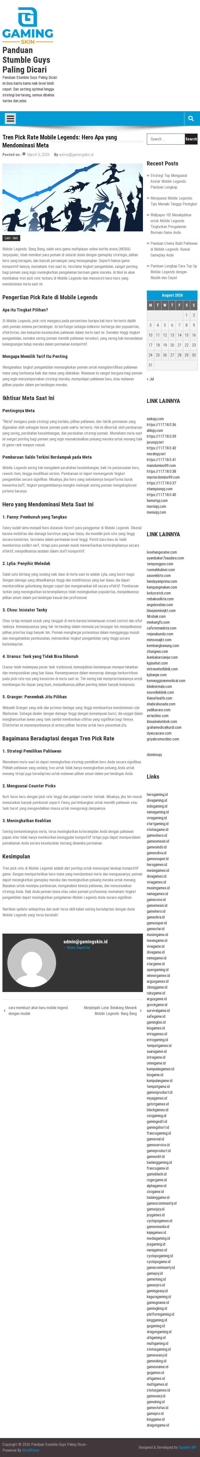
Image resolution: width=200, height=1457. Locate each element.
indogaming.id (157, 806)
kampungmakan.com (162, 587)
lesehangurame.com (162, 552)
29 (187, 355)
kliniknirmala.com (159, 686)
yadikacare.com (158, 710)
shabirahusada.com (161, 704)
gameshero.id (157, 835)
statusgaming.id (159, 1349)
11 (158, 335)
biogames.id (156, 1028)
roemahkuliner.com (161, 569)
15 (187, 335)
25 (158, 355)
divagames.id (156, 876)
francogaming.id (159, 1133)
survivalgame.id (158, 1010)
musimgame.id (157, 934)
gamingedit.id (157, 1121)
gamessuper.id (158, 858)
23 (194, 345)
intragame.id (156, 1057)
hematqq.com (157, 500)
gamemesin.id (157, 905)
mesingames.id (158, 870)
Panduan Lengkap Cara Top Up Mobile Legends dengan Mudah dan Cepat (173, 272)
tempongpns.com (160, 564)
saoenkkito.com (159, 575)
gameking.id (156, 1402)
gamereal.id (155, 1139)
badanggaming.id (159, 1162)
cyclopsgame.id (158, 1261)
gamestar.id (155, 929)
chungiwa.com (157, 651)
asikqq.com (155, 419)
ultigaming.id (156, 1337)
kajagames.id (156, 1232)
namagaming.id (158, 812)
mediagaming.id (158, 1238)
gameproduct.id (159, 1150)
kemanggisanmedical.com (166, 680)
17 (150, 345)
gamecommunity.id (161, 1267)
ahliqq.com (155, 430)
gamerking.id (156, 1279)
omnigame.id (156, 1063)
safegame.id (156, 1016)
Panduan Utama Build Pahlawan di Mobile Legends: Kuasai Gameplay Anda (174, 249)
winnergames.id (158, 975)
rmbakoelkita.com (160, 599)
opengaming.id (158, 969)
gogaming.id (156, 1326)
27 (172, 355)
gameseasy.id (157, 1355)
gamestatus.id (157, 1407)
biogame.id (155, 1075)
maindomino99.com (161, 465)
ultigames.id (156, 1378)
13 (172, 335)
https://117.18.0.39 (161, 436)
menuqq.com (156, 512)
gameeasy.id (156, 1396)
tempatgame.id (158, 1086)
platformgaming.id (160, 1314)
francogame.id (158, 1168)
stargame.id (156, 964)
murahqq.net (156, 454)
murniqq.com (156, 506)
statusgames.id (158, 1390)
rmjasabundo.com (160, 634)
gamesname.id (157, 1367)
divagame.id (156, 952)
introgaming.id (157, 1040)
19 (165, 345)
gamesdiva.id (156, 853)
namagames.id (157, 894)
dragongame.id (158, 1425)
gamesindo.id (157, 847)
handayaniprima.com (162, 581)
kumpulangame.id (159, 1080)
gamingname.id (158, 1302)
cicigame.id (155, 1191)
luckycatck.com (159, 593)
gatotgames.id (158, 1104)
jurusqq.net (155, 442)
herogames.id (157, 864)
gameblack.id (157, 1174)
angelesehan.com (160, 604)
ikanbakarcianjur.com (162, 657)
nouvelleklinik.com (160, 692)
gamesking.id (156, 1361)
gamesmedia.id (158, 1226)
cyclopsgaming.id (160, 1256)
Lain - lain (11, 238)
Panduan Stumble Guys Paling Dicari (26, 60)
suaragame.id (157, 1051)
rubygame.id (156, 993)
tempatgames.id (159, 1045)
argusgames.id (158, 981)
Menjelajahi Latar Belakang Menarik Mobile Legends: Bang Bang (110, 1010)
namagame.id (156, 958)
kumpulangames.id (160, 1069)
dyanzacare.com (159, 733)
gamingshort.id (158, 1127)
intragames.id (157, 1034)
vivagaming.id (157, 818)
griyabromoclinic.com (163, 739)
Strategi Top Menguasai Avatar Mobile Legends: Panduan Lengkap (168, 181)
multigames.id (157, 1384)
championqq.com (159, 489)
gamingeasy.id (157, 1291)
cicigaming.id (156, 1115)
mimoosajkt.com (159, 639)
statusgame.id (157, 829)
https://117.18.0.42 (161, 448)
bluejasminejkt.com (161, 610)
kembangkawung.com (163, 645)
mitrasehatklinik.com (162, 669)
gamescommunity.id (162, 1203)
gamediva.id (156, 917)
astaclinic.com (158, 715)
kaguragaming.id (159, 1296)
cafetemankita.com (161, 628)
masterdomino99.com (163, 477)
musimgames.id (158, 888)
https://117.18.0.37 (161, 483)
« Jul (150, 379)
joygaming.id (156, 1244)
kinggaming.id (157, 1320)
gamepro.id (155, 1413)
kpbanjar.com (157, 675)
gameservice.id (158, 1145)
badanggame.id (158, 1197)
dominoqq (154, 754)
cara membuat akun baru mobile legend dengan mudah (38, 1010)
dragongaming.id (159, 1332)
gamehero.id (156, 911)
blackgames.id (157, 1110)
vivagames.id (156, 882)
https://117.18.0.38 (161, 471)
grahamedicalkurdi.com (164, 727)
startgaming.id (158, 823)
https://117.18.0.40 (161, 494)
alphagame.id (156, 1186)
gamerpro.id (156, 1285)
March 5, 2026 (38, 154)
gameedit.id (156, 1156)
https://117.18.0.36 (161, 424)
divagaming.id (157, 800)
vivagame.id (155, 946)
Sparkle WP (188, 1447)
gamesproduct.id (159, 1092)
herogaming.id (157, 794)
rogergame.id (157, 1180)
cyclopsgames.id (159, 1221)
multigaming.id (157, 1343)
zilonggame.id (157, 987)
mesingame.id (157, 940)
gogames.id (155, 1372)
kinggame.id (156, 1419)
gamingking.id (157, 1308)
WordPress (30, 1450)
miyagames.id (157, 1098)
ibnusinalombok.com (162, 721)
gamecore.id (156, 899)
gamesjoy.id (155, 1209)
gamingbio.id (156, 1022)
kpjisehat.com (157, 663)
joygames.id (156, 1215)
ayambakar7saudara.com (165, 558)
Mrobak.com (156, 616)
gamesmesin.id (158, 841)
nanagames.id (157, 1250)
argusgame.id (157, 999)
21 (179, 345)
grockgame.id (157, 1004)
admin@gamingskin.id (76, 154)
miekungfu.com (158, 622)
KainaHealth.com (159, 698)
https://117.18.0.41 (161, 459)
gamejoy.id (155, 1273)
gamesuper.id (157, 923)
